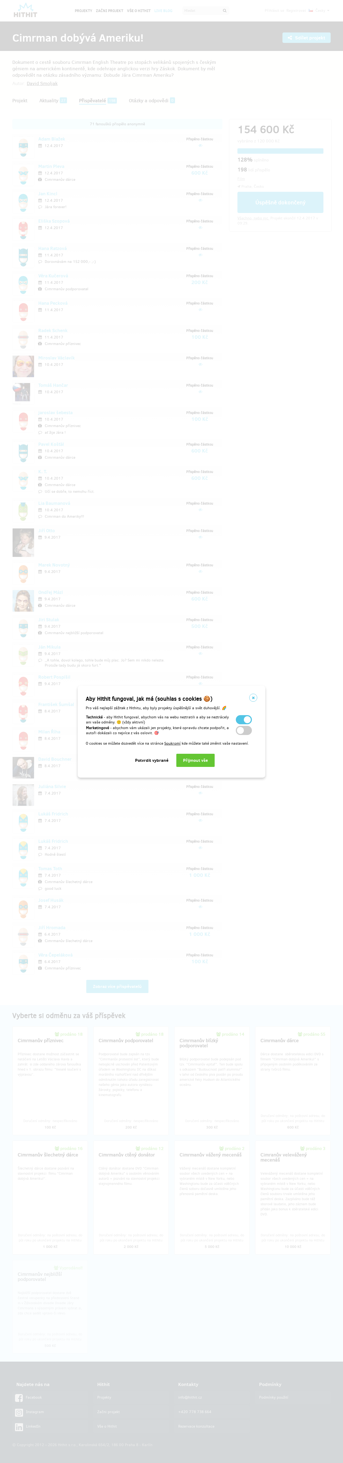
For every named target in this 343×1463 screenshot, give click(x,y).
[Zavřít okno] (253, 698)
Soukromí (172, 743)
